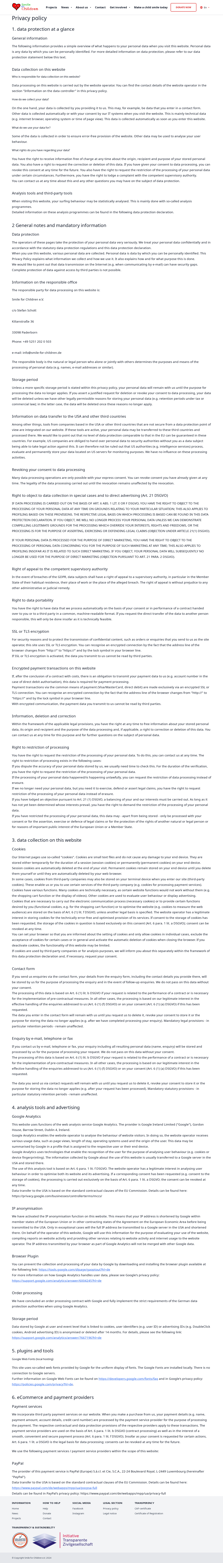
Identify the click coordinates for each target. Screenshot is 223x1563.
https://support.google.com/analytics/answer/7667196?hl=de (57, 1338)
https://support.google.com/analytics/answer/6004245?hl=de (57, 1281)
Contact (47, 1518)
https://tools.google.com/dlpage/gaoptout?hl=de (74, 1269)
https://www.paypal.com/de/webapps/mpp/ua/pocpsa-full (54, 1488)
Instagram (78, 1513)
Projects (16, 1518)
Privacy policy (111, 1508)
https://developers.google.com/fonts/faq (128, 1379)
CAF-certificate (143, 1508)
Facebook (77, 1508)
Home (15, 1508)
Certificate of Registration (149, 1513)
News (15, 1513)
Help (45, 1508)
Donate (47, 1513)
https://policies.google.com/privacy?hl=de (42, 1384)
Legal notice (110, 1513)
